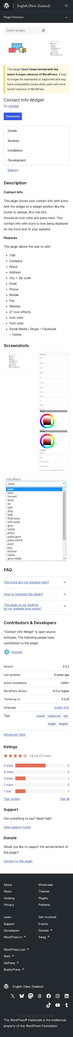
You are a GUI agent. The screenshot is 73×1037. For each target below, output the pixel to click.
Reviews (13, 141)
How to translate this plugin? (23, 594)
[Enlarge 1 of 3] (30, 357)
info (66, 716)
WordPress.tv (15, 937)
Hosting (9, 898)
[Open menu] (67, 5)
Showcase (45, 885)
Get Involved (47, 917)
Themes (43, 891)
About (8, 885)
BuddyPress (14, 969)
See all (64, 799)
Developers (11, 930)
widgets (63, 723)
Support (12, 170)
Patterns (44, 905)
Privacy (9, 905)
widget (52, 723)
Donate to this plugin (18, 861)
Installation (15, 150)
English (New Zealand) (28, 986)
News (8, 891)
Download (12, 116)
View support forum (17, 827)
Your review (12, 799)
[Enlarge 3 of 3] (64, 481)
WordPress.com (16, 949)
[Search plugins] (43, 30)
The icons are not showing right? (26, 582)
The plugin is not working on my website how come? (22, 606)
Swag (44, 937)
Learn (7, 917)
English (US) (61, 707)
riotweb (13, 106)
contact (40, 716)
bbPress (11, 963)
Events (43, 924)
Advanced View (14, 734)
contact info (54, 716)
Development (17, 160)
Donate (45, 930)
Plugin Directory (14, 17)
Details (12, 131)
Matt (9, 956)
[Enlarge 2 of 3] (64, 357)
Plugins (43, 898)
